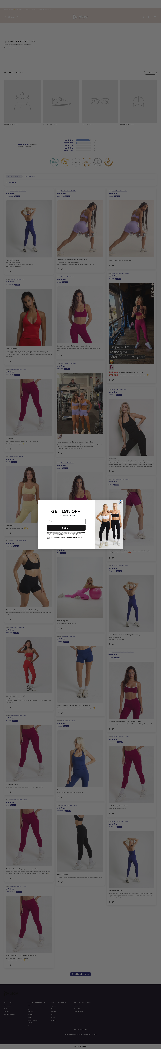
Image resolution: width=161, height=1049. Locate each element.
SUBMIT (66, 527)
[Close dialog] (120, 502)
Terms (48, 538)
